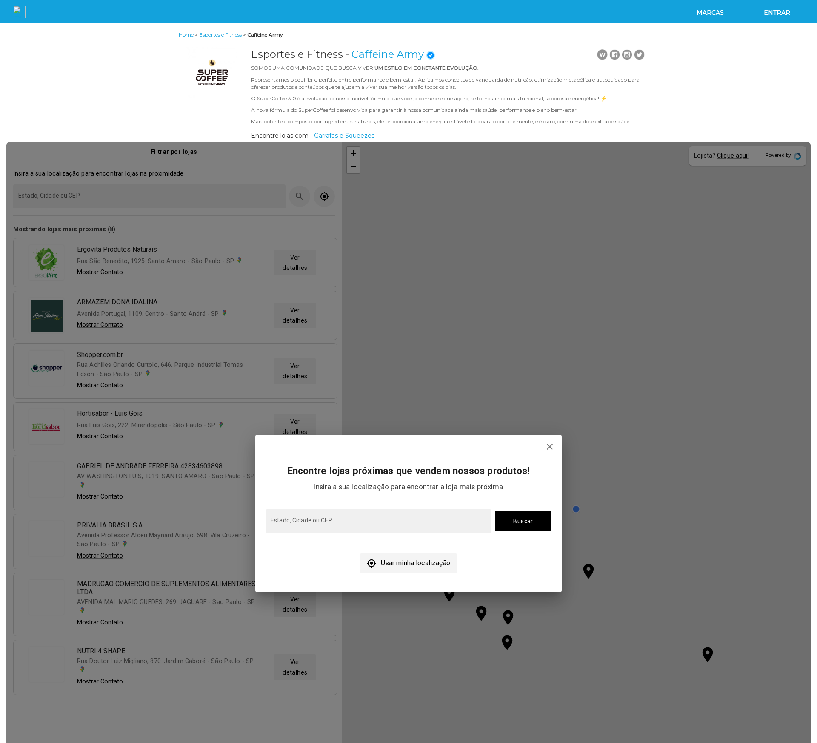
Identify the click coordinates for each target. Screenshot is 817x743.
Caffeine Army (387, 54)
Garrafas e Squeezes (344, 135)
